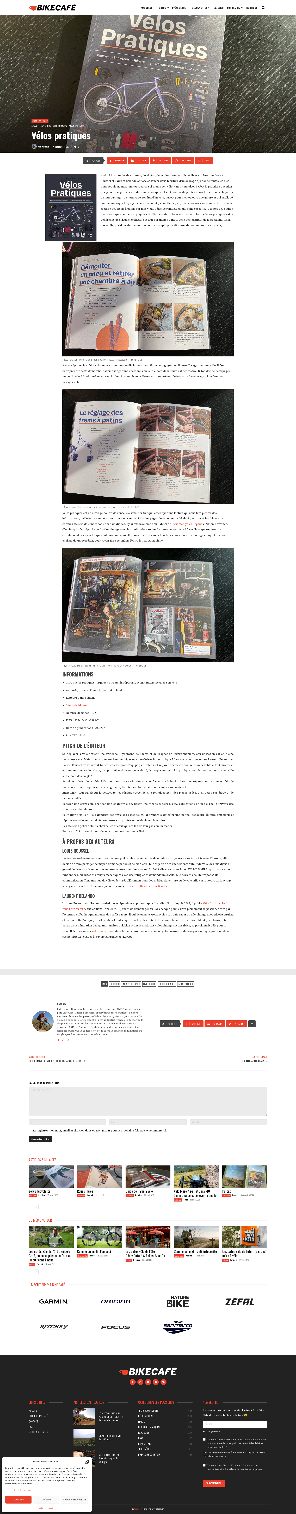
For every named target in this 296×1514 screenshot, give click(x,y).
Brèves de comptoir (82, 1256)
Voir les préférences (75, 1499)
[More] (252, 1023)
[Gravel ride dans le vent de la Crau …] (84, 1437)
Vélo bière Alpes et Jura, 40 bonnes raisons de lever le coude (195, 1193)
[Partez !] (244, 1176)
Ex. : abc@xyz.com (211, 1431)
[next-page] (36, 1207)
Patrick (45, 146)
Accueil (35, 125)
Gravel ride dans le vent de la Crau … (110, 1437)
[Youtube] (148, 1382)
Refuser (46, 1499)
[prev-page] (31, 1207)
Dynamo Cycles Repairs (187, 524)
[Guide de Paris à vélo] (148, 1176)
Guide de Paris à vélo (139, 1191)
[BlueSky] (163, 1382)
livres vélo (149, 984)
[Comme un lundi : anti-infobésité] (196, 1237)
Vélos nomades (101, 931)
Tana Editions (185, 984)
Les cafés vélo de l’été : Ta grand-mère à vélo (244, 1253)
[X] (68, 1039)
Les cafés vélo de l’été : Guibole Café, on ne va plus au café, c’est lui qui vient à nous (50, 1255)
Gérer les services (22, 1490)
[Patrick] (35, 146)
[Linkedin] (156, 1382)
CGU (41, 1507)
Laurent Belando (131, 984)
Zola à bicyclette (39, 1191)
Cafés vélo (31, 1264)
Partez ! (227, 1191)
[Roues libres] (99, 1176)
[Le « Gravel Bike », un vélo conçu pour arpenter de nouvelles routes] (84, 1416)
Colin (185, 1199)
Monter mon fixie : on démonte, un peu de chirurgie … (109, 1458)
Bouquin (114, 984)
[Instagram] (63, 1039)
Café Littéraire (40, 121)
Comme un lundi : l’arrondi (94, 1251)
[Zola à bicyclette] (51, 1176)
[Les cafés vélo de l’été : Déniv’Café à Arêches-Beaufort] (148, 1237)
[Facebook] (58, 1039)
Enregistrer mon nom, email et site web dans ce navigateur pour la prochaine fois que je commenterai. (100, 1130)
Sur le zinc (46, 125)
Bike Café (138, 1509)
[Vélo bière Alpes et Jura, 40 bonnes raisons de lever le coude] (196, 1176)
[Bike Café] (53, 7)
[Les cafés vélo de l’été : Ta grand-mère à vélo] (244, 1237)
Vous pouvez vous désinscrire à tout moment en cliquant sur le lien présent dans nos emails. (234, 1454)
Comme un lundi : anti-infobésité (196, 1251)
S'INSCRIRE (214, 1483)
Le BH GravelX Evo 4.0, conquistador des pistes (57, 1061)
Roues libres (85, 1191)
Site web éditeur (76, 705)
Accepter (18, 1499)
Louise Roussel (167, 984)
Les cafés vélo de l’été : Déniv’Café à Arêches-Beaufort (146, 1253)
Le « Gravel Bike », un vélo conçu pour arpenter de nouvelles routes (111, 1416)
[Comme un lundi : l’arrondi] (99, 1237)
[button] (86, 1461)
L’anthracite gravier (254, 1061)
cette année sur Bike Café (153, 886)
